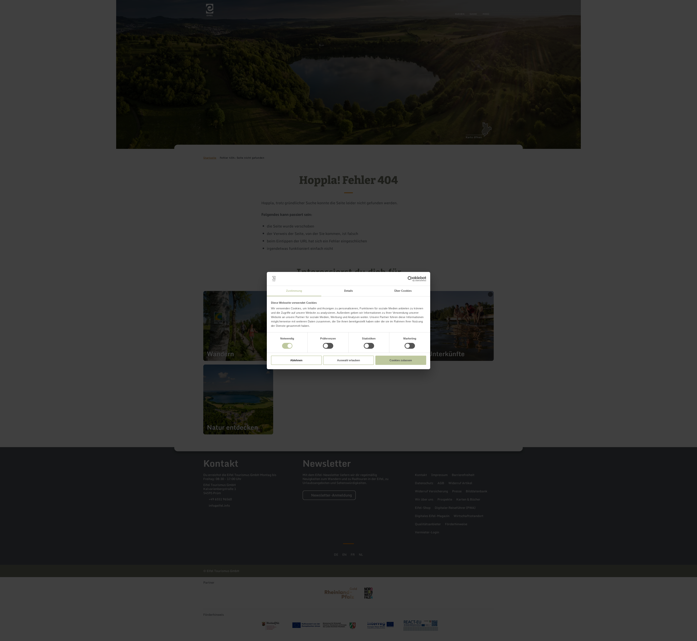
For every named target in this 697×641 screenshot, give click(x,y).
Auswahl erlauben (348, 360)
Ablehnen (296, 360)
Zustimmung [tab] (294, 290)
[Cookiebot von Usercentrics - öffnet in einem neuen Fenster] (410, 279)
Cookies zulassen (401, 360)
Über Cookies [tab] (403, 290)
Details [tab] (348, 290)
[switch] (328, 346)
